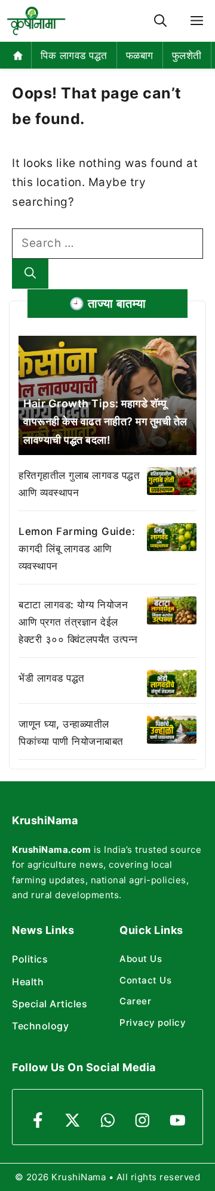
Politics (30, 959)
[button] (160, 21)
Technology (40, 1026)
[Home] (18, 55)
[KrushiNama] (36, 21)
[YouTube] (178, 1120)
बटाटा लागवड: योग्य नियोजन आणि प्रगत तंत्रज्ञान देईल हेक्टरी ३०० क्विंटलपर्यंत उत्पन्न (78, 622)
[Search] (30, 274)
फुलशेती (187, 55)
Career (135, 1001)
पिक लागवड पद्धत (74, 55)
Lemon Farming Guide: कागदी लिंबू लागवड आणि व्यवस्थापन (77, 548)
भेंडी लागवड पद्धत (52, 678)
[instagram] (142, 1120)
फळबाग (139, 55)
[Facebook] (38, 1120)
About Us (140, 958)
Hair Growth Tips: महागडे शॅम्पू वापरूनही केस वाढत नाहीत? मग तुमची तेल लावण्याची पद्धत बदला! (105, 421)
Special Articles (49, 1004)
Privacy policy (152, 1022)
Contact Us (145, 980)
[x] (73, 1120)
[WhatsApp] (108, 1120)
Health (28, 982)
